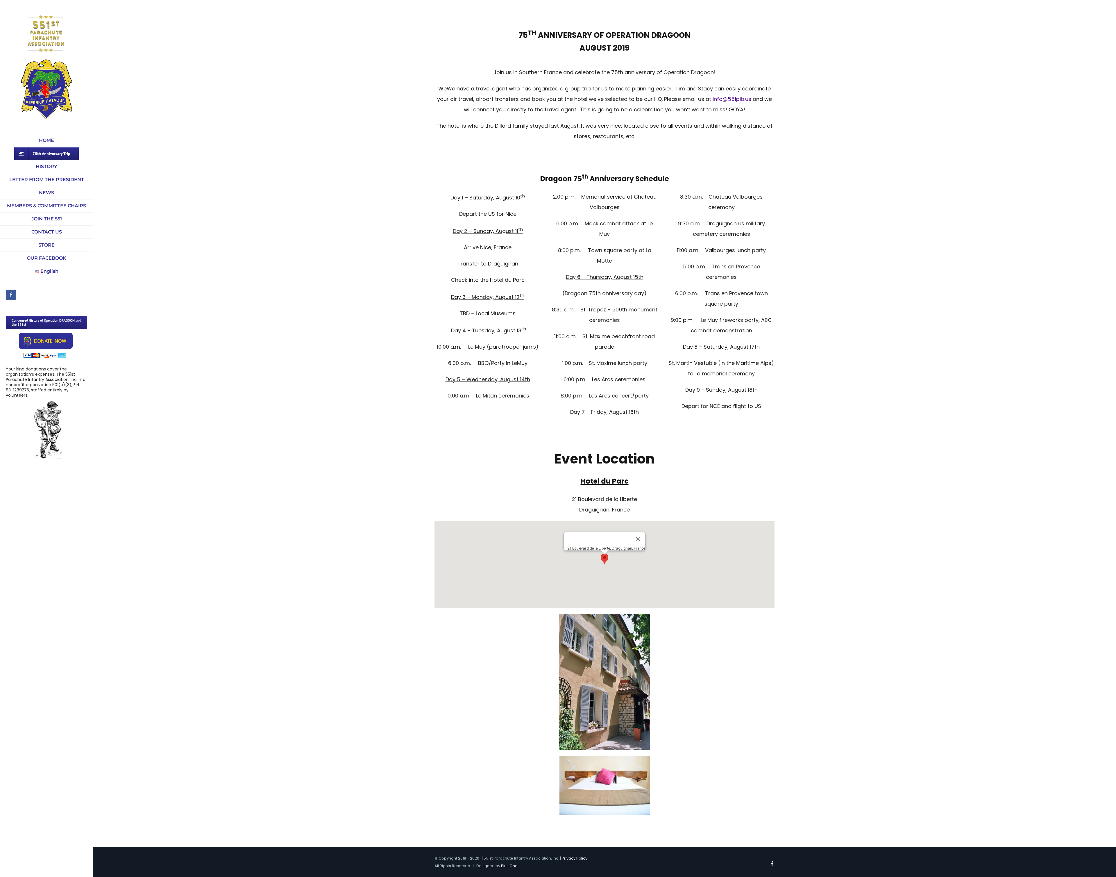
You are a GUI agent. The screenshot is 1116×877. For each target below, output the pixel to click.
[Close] (638, 539)
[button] (604, 559)
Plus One (509, 866)
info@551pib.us (732, 99)
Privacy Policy (574, 858)
